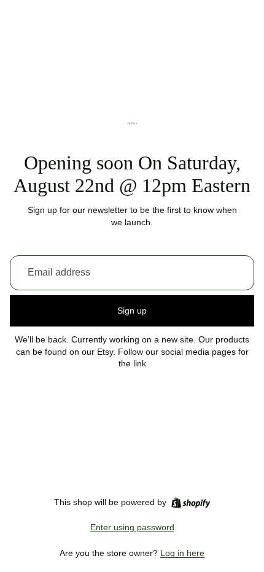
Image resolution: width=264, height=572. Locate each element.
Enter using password (132, 527)
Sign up (132, 310)
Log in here (182, 553)
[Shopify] (190, 502)
